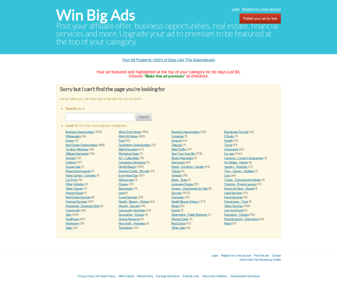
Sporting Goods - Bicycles (134, 171)
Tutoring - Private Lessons (240, 184)
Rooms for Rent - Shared (239, 188)
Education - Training (236, 214)
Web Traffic (178, 149)
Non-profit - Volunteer (132, 223)
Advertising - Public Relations (189, 214)
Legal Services (233, 193)
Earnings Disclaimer (168, 276)
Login (236, 9)
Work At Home (128, 136)
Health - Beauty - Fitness (134, 201)
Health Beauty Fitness (185, 201)
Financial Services (76, 201)
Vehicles (176, 175)
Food (121, 140)
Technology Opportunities (134, 145)
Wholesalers (73, 136)
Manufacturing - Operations (241, 219)
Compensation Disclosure (245, 276)
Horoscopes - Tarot (236, 201)
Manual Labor (179, 219)
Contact (276, 255)
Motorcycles (126, 180)
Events (175, 210)
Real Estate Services (78, 197)
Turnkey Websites (77, 149)
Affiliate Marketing (77, 153)
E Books (229, 136)
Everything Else (128, 175)
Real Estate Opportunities (81, 145)
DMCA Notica (126, 276)
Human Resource (129, 219)
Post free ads (261, 255)
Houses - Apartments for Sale (189, 188)
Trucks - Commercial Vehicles (242, 180)
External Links (191, 276)
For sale (229, 153)
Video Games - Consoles (81, 175)
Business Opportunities (80, 132)
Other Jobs (178, 228)
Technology (126, 228)
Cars (227, 175)
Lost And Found (233, 210)
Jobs (68, 214)
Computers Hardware (132, 162)
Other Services (233, 206)
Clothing (71, 162)
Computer (177, 136)
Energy (70, 140)
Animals (70, 158)
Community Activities (132, 210)
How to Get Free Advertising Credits (260, 259)
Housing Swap (74, 193)
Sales (69, 228)
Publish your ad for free (260, 18)
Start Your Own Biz (183, 153)
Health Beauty (127, 167)
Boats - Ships (179, 180)
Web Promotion (128, 149)
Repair (175, 206)
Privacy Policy (85, 276)
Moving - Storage (129, 206)
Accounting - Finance (131, 214)
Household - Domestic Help (82, 206)
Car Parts (71, 180)
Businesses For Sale (236, 132)
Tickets (175, 171)
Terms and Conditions (214, 276)
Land (121, 193)
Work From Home (130, 132)
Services (176, 193)
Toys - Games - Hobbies (239, 171)
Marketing (72, 223)
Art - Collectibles (129, 158)
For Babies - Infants (236, 162)
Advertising (231, 149)
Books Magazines (182, 158)
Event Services (233, 197)
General (176, 140)
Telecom (176, 145)
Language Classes (182, 184)
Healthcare (72, 219)
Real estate (126, 188)
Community (73, 210)
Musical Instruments (78, 171)
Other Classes (74, 188)
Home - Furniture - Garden (187, 167)
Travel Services (128, 197)
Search (143, 117)
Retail (227, 223)
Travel (228, 145)
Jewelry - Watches (235, 167)
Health (228, 140)
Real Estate (178, 223)
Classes (123, 184)
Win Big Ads (95, 15)
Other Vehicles (75, 184)
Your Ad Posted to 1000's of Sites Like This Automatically (168, 59)
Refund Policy (145, 276)
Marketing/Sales (129, 153)
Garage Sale (73, 167)
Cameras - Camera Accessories (243, 158)
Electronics (178, 162)
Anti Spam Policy (105, 276)
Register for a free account (261, 9)
